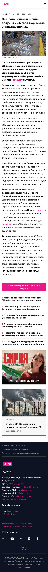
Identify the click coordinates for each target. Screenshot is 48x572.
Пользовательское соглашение (15, 449)
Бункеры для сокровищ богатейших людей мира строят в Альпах (22, 325)
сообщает (17, 79)
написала (41, 210)
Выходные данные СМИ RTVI (13, 446)
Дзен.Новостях (14, 511)
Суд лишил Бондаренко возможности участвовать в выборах (23, 316)
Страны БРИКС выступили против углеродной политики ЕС (23, 425)
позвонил (7, 224)
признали (31, 189)
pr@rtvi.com (22, 493)
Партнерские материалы (14, 499)
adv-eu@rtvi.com (23, 496)
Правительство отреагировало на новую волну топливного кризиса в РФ (22, 334)
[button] (45, 4)
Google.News (10, 514)
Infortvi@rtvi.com (30, 487)
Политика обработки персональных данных (20, 453)
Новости (6, 14)
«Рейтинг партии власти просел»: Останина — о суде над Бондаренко (21, 307)
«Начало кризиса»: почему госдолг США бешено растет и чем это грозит (21, 299)
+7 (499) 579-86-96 (15, 484)
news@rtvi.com (24, 490)
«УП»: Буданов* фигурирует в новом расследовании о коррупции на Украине (23, 342)
